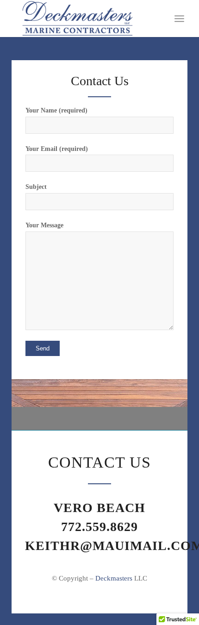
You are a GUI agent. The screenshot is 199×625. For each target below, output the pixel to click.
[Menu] (179, 18)
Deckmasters (113, 578)
